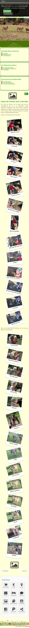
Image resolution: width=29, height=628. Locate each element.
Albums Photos (6, 603)
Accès (22, 587)
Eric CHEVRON (25, 626)
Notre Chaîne (21, 603)
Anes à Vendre (6, 587)
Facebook (6, 611)
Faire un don (13, 611)
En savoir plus (8, 14)
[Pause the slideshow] (24, 29)
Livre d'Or (22, 595)
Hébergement (13, 595)
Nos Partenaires (22, 611)
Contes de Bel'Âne (13, 603)
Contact (5, 595)
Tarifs (14, 587)
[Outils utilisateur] (26, 94)
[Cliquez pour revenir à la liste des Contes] (13, 95)
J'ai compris (7, 11)
